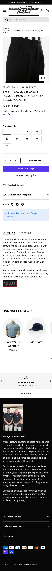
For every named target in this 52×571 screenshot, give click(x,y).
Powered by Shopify (30, 564)
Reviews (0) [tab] (25, 232)
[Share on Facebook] (17, 204)
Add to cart (35, 160)
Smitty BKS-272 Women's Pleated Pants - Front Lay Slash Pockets (23, 31)
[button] (48, 11)
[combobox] (26, 19)
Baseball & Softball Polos (13, 345)
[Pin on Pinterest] (22, 204)
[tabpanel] (26, 262)
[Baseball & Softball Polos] (13, 327)
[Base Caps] (36, 327)
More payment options (26, 175)
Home (5, 28)
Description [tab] (9, 232)
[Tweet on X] (12, 204)
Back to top (26, 393)
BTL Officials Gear (10, 87)
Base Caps (36, 342)
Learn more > (35, 2)
